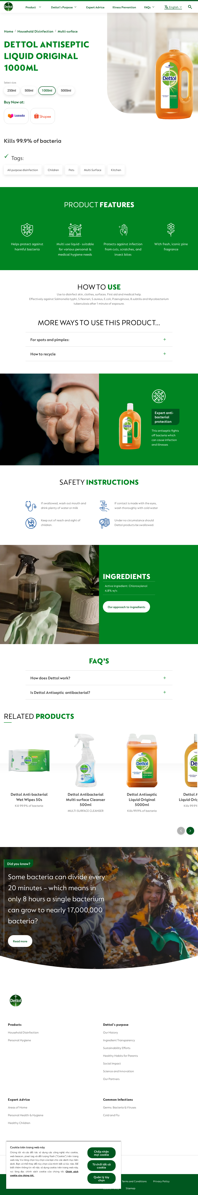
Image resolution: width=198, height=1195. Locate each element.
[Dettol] (8, 7)
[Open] (190, 7)
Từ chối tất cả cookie (101, 1165)
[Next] (190, 831)
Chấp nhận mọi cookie (101, 1152)
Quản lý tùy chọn (101, 1178)
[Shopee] (42, 116)
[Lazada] (16, 116)
